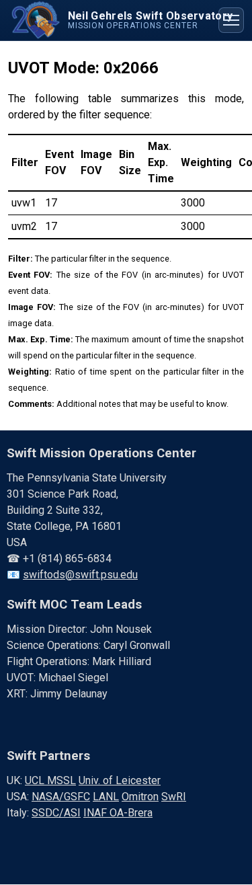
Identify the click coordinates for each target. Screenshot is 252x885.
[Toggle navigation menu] (231, 20)
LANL (106, 796)
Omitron (140, 796)
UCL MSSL (50, 780)
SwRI (173, 796)
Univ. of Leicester (120, 780)
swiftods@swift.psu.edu (80, 574)
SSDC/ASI (56, 812)
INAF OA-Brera (118, 812)
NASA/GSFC (61, 796)
